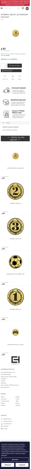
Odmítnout (7, 465)
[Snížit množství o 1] (7, 67)
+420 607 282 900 (7, 421)
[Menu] (27, 8)
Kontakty (3, 381)
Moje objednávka (5, 387)
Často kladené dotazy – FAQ (8, 372)
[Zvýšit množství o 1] (7, 65)
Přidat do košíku (15, 65)
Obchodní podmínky (6, 374)
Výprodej (18, 405)
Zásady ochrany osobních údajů (8, 377)
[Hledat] (18, 8)
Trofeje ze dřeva (5, 401)
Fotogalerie (4, 379)
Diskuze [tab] (8, 123)
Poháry (2, 397)
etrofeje (5, 429)
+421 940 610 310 (7, 424)
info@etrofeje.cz (7, 419)
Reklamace (3, 383)
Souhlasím (22, 465)
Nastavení (15, 459)
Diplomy (18, 403)
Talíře (17, 401)
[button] (15, 177)
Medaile (17, 397)
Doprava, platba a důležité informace (10, 385)
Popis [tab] (3, 123)
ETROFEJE (5, 426)
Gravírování (3, 399)
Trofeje (17, 399)
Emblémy (3, 405)
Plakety (3, 403)
